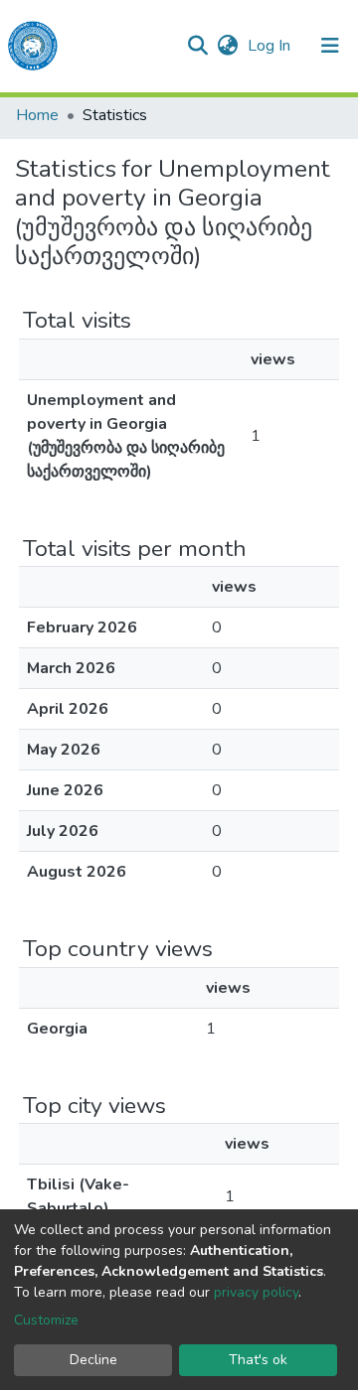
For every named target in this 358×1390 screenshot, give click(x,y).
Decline (93, 1359)
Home (37, 115)
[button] (227, 46)
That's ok (258, 1359)
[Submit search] (197, 46)
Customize (46, 1320)
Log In (271, 46)
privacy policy (256, 1292)
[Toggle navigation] (330, 46)
